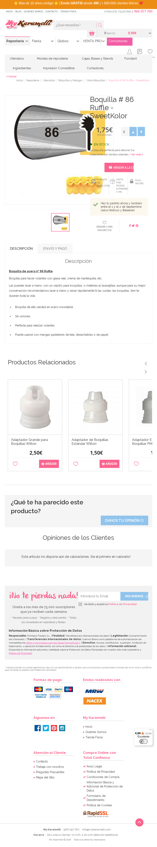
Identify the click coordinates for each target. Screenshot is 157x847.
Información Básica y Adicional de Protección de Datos (105, 786)
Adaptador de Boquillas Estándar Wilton (90, 442)
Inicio (9, 11)
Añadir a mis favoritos (104, 228)
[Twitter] (45, 728)
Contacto (52, 11)
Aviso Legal (94, 766)
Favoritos (150, 57)
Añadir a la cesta (123, 167)
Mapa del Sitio (45, 777)
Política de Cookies (99, 805)
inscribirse (134, 596)
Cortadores (95, 68)
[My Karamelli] (29, 24)
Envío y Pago (55, 248)
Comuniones (118, 41)
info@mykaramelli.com (96, 829)
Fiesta (36, 41)
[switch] (143, 741)
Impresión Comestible (59, 68)
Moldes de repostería (52, 58)
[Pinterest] (54, 728)
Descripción (21, 248)
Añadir (50, 464)
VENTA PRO (92, 41)
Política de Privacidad (122, 604)
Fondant (130, 58)
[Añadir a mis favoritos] (15, 464)
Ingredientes (22, 68)
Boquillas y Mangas (70, 80)
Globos (62, 41)
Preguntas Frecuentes (50, 772)
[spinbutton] (125, 131)
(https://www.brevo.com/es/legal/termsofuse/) (53, 642)
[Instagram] (62, 728)
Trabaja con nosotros (50, 766)
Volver (12, 76)
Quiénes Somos (33, 11)
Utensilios (17, 58)
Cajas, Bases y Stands (97, 58)
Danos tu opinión (122, 520)
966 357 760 (143, 11)
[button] (133, 131)
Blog (18, 11)
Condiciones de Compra (103, 777)
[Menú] (150, 730)
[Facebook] (37, 728)
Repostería (15, 41)
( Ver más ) (136, 154)
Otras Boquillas (95, 80)
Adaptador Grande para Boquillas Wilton (29, 442)
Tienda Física (68, 11)
